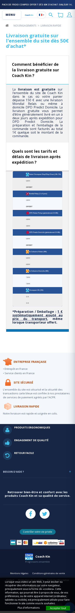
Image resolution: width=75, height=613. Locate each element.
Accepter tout (58, 608)
